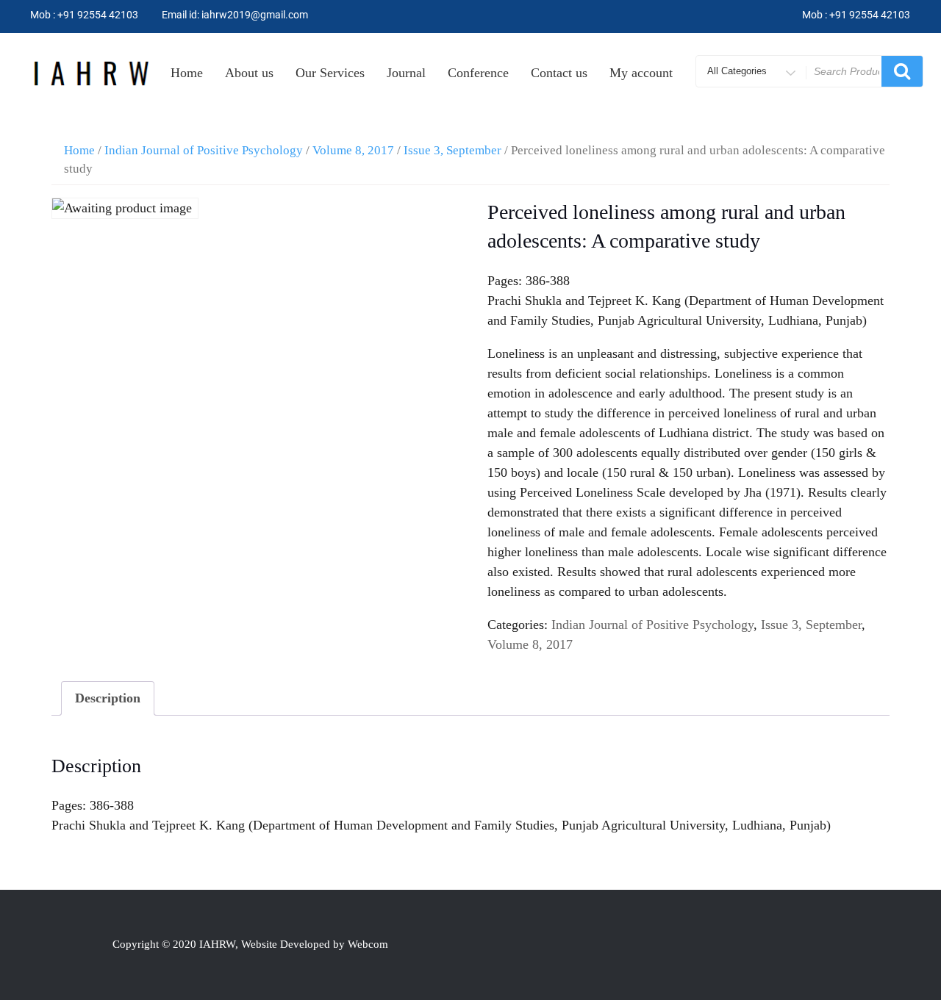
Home (187, 72)
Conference (478, 72)
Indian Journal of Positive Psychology (203, 150)
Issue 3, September (452, 150)
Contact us (559, 72)
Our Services (330, 72)
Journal (406, 72)
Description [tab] (107, 698)
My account (641, 72)
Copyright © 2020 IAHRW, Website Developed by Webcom (250, 944)
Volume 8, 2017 (353, 150)
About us (249, 72)
